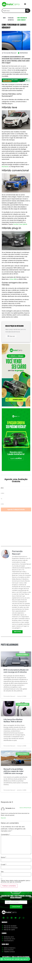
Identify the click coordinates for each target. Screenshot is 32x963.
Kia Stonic (5, 166)
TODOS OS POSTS (17, 632)
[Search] (27, 11)
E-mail (3, 864)
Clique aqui (12, 336)
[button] (25, 4)
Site (2, 871)
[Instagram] (7, 918)
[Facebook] (3, 918)
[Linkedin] (11, 918)
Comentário (5, 834)
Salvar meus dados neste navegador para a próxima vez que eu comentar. (15, 881)
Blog (4, 18)
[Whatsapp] (23, 918)
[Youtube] (15, 918)
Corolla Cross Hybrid (20, 224)
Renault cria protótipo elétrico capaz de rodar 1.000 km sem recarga (14, 771)
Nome (3, 857)
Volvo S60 (13, 279)
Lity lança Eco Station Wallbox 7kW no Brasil (13, 720)
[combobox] (13, 11)
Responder (3, 818)
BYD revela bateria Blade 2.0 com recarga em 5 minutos (16, 671)
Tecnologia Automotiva (11, 19)
